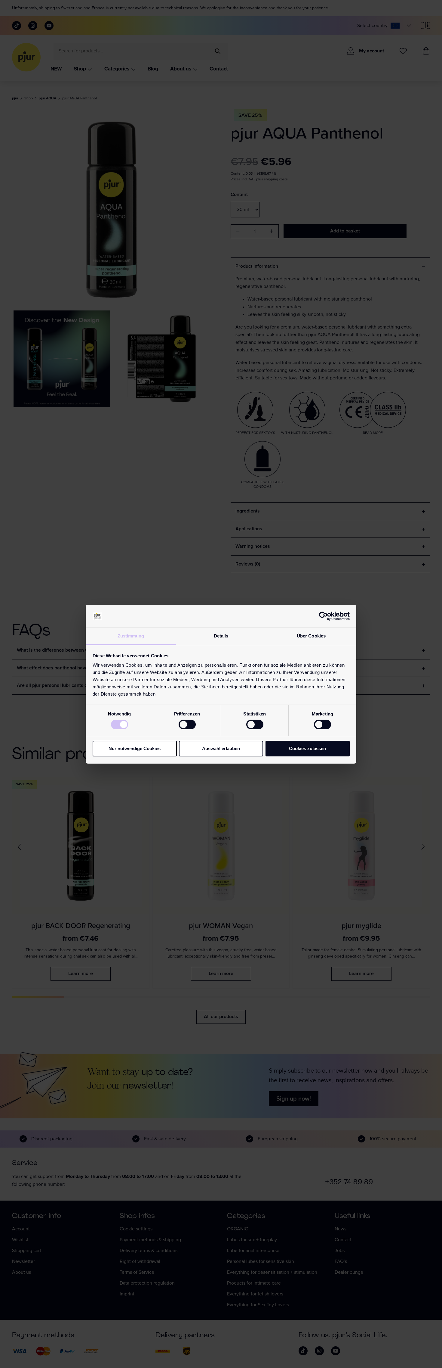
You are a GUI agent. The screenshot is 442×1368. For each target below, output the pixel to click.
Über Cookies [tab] (311, 635)
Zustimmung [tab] (131, 635)
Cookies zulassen (307, 748)
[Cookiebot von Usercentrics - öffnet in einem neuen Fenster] (323, 616)
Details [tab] (221, 635)
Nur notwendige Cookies (135, 748)
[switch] (187, 724)
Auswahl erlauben (221, 748)
